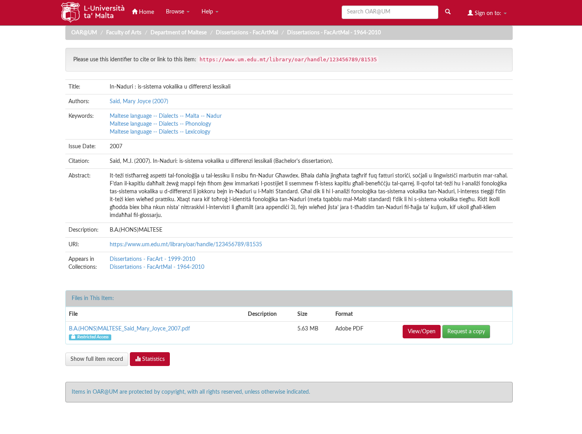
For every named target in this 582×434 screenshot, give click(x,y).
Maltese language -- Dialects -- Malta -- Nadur (166, 116)
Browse (176, 12)
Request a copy (466, 331)
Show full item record (96, 359)
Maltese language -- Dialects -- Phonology (160, 124)
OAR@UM (84, 33)
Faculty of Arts (123, 33)
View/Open (422, 331)
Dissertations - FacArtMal (247, 33)
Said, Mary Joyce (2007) (139, 101)
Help (208, 12)
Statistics (153, 359)
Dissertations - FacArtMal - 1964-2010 (334, 33)
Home (145, 12)
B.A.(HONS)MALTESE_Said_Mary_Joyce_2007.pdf (129, 329)
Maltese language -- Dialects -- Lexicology (160, 132)
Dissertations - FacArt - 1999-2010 (152, 259)
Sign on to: (488, 13)
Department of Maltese (178, 33)
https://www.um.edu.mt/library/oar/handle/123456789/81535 (186, 244)
